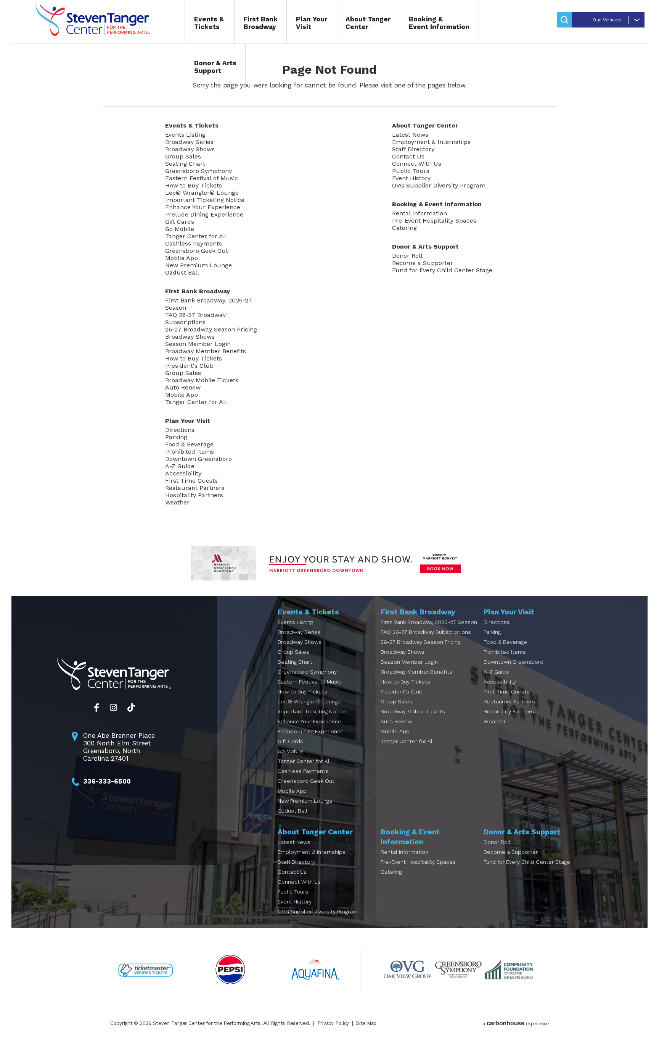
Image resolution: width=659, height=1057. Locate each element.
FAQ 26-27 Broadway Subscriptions (195, 318)
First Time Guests (191, 480)
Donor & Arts (215, 66)
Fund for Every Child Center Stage (442, 270)
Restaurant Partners (195, 487)
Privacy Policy (333, 1023)
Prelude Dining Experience (204, 214)
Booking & (439, 23)
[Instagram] (113, 707)
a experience (515, 1023)
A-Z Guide (179, 466)
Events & (209, 23)
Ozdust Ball (182, 272)
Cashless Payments (193, 243)
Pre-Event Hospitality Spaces (434, 220)
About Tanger (368, 23)
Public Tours (410, 171)
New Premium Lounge (198, 265)
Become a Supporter (422, 263)
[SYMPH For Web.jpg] (458, 969)
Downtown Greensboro (198, 458)
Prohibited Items (189, 451)
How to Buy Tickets (193, 185)
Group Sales (183, 156)
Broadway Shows (190, 149)
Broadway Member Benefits (205, 351)
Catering (404, 227)
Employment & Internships (431, 141)
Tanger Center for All (196, 236)
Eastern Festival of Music (201, 178)
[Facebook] (96, 707)
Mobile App (181, 258)
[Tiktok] (131, 707)
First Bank (261, 23)
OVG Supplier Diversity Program (438, 185)
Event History (411, 178)
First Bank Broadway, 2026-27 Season (208, 304)
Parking (176, 437)
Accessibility (183, 473)
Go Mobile (179, 229)
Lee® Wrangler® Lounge (202, 192)
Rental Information (419, 213)
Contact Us (408, 156)
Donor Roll (407, 255)
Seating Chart (185, 163)
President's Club (189, 365)
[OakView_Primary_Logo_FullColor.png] (407, 969)
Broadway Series (189, 141)
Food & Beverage (189, 444)
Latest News (410, 134)
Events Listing (185, 134)
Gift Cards (179, 221)
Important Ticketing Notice (204, 200)
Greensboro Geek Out (196, 250)
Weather (177, 502)
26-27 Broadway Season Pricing (211, 329)
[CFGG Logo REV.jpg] (509, 969)
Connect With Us (416, 163)
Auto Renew (183, 387)
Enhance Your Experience (202, 207)
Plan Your (311, 23)
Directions (179, 429)
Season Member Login (198, 343)
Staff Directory (413, 149)
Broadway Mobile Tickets (201, 380)
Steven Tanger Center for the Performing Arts (92, 19)
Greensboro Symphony (198, 171)
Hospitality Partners (194, 495)
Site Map (366, 1023)
